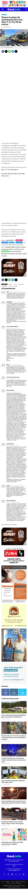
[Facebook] (2, 51)
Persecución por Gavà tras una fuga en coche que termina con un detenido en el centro (13, 737)
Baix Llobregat (21, 284)
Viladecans (15, 286)
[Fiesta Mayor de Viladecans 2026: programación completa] (14, 834)
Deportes (23, 881)
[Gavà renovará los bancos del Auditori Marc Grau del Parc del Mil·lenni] (14, 707)
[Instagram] (8, 874)
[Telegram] (12, 51)
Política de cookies (12, 887)
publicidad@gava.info (14, 870)
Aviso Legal (21, 885)
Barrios (8, 883)
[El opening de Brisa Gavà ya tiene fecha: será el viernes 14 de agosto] (14, 814)
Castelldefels (4, 286)
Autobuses (10, 284)
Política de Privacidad (14, 885)
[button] (2, 9)
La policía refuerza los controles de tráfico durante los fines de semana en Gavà (13, 759)
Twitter (11, 242)
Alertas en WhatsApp (16, 883)
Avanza (15, 284)
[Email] (16, 51)
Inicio (3, 881)
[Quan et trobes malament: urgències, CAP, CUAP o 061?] (14, 772)
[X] (6, 51)
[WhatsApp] (9, 51)
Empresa (17, 881)
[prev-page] (2, 849)
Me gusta (5, 689)
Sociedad (4, 14)
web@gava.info (17, 868)
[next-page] (5, 849)
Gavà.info (6, 885)
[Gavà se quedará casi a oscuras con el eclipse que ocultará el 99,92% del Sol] (14, 793)
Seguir (14, 689)
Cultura (12, 881)
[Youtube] (23, 874)
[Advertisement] (14, 120)
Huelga (10, 286)
